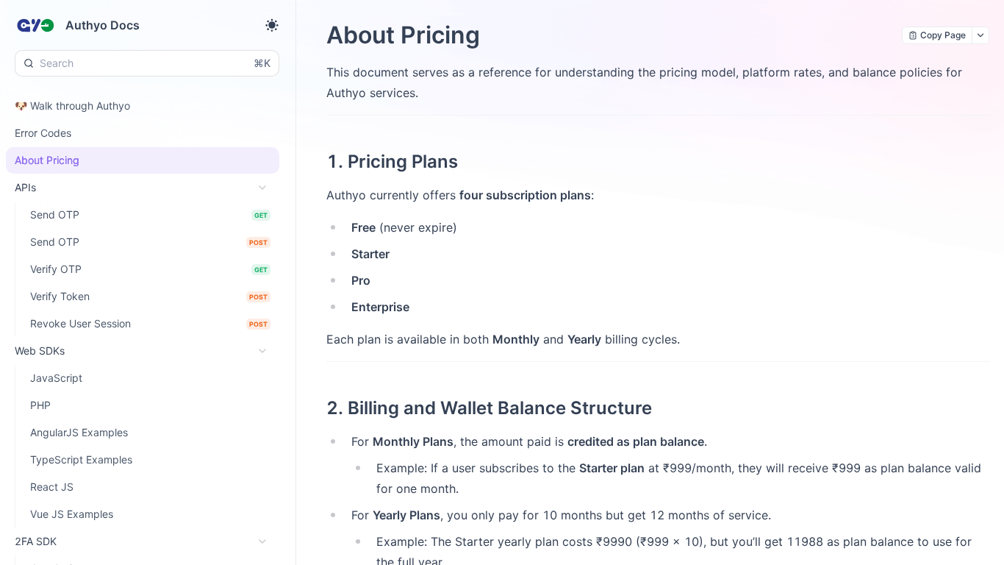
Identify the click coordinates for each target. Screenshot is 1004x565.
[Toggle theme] (272, 25)
